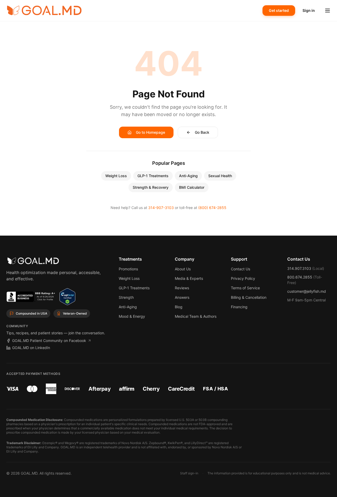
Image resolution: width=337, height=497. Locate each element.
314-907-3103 (161, 207)
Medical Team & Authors (195, 316)
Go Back (202, 132)
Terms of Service (245, 288)
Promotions (128, 269)
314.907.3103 (299, 268)
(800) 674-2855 (212, 207)
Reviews (182, 288)
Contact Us (240, 269)
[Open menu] (327, 10)
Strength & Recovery (150, 187)
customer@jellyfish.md (306, 291)
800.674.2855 (299, 277)
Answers (182, 297)
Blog (178, 307)
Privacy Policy (243, 278)
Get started (279, 10)
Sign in (309, 10)
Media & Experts (189, 278)
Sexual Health (220, 175)
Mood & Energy (132, 316)
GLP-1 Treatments (152, 175)
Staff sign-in (189, 473)
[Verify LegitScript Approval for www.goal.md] (67, 296)
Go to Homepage (150, 132)
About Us (183, 269)
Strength (126, 297)
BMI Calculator (191, 187)
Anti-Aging (188, 175)
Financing (239, 307)
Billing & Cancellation (248, 297)
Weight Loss (116, 175)
